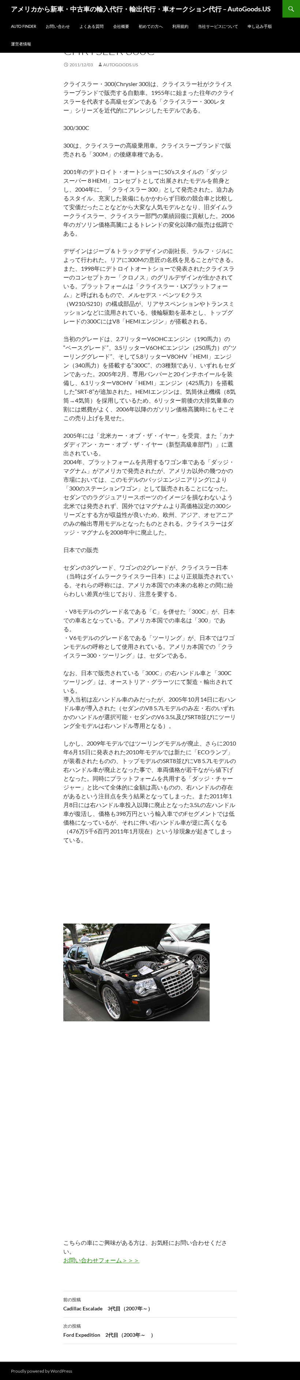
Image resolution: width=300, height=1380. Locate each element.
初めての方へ (151, 26)
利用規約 (180, 26)
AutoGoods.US (120, 64)
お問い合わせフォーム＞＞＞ (101, 1260)
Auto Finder (23, 26)
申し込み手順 (260, 26)
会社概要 (121, 26)
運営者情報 (21, 43)
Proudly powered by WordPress (41, 1371)
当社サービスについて (218, 26)
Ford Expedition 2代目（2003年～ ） (109, 1330)
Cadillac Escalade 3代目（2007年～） (108, 1304)
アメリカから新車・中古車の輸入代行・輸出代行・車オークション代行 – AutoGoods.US (141, 9)
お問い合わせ (58, 26)
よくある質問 (91, 26)
